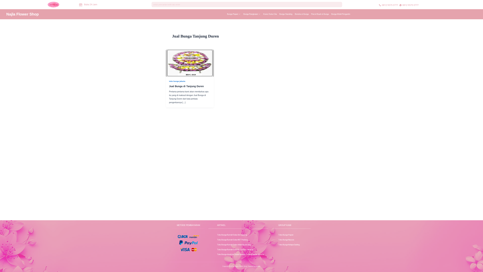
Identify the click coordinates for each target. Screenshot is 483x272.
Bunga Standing (285, 14)
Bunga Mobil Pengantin (340, 14)
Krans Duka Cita (270, 14)
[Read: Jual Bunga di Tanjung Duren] (190, 63)
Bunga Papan (232, 14)
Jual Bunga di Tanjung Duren (186, 86)
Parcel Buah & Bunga (320, 14)
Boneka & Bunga (302, 14)
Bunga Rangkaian (250, 14)
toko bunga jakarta (177, 81)
